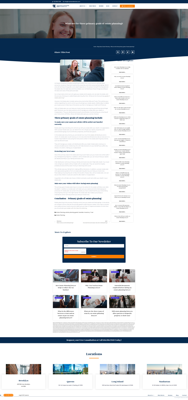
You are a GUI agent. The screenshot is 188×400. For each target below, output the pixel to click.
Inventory (87, 212)
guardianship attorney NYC (75, 331)
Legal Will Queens (24, 395)
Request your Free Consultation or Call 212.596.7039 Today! (94, 340)
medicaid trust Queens (62, 323)
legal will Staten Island (76, 322)
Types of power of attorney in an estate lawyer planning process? (122, 196)
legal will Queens (70, 322)
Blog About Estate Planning (103, 46)
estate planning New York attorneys (89, 330)
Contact (115, 6)
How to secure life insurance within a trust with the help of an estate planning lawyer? (122, 207)
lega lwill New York (61, 322)
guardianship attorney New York (66, 331)
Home (94, 46)
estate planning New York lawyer (108, 330)
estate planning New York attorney (79, 330)
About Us (82, 6)
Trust (91, 212)
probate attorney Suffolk (78, 324)
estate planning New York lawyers (118, 330)
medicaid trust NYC (55, 323)
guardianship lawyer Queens (57, 332)
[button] (118, 52)
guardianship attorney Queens (83, 331)
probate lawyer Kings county (111, 324)
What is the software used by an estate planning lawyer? (122, 216)
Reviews (101, 6)
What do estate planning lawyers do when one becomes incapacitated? (122, 186)
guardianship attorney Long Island (57, 331)
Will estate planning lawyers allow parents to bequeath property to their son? (122, 118)
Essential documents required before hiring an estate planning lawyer (122, 87)
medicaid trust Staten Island (69, 323)
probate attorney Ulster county (95, 324)
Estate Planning (60, 212)
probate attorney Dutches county (101, 323)
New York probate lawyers (85, 323)
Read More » (122, 72)
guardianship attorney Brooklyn (127, 330)
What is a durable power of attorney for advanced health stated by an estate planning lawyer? (122, 175)
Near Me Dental (73, 332)
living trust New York (94, 322)
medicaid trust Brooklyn (116, 322)
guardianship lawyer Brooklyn (102, 331)
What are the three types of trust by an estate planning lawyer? (122, 108)
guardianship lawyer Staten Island (65, 332)
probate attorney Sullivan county (86, 324)
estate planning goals (71, 212)
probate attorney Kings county (110, 323)
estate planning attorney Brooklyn (99, 330)
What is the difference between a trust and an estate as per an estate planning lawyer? (122, 98)
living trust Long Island (88, 322)
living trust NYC (99, 322)
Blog (107, 6)
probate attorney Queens (63, 324)
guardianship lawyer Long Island (110, 331)
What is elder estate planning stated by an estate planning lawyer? (122, 163)
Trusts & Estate (63, 5)
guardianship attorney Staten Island (93, 331)
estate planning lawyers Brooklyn (62, 330)
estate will (93, 135)
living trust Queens (104, 322)
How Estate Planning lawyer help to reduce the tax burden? (122, 67)
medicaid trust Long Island (123, 322)
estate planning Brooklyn (71, 330)
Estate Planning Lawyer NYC (128, 331)
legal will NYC (66, 322)
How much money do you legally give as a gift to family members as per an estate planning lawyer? (122, 129)
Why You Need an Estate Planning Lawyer (122, 77)
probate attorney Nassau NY (119, 323)
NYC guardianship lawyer (93, 323)
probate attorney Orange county (127, 323)
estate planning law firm (62, 6)
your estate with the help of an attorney (75, 208)
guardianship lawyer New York (119, 331)
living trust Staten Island (110, 322)
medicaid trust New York (131, 322)
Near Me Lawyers (77, 332)
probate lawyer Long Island (119, 324)
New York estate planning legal (77, 323)
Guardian (81, 212)
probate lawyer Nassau (126, 324)
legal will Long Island (56, 322)
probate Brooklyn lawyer (103, 324)
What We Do (92, 6)
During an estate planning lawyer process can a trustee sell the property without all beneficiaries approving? (122, 152)
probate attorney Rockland (71, 324)
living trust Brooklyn (82, 322)
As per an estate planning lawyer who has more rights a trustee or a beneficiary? (122, 140)
